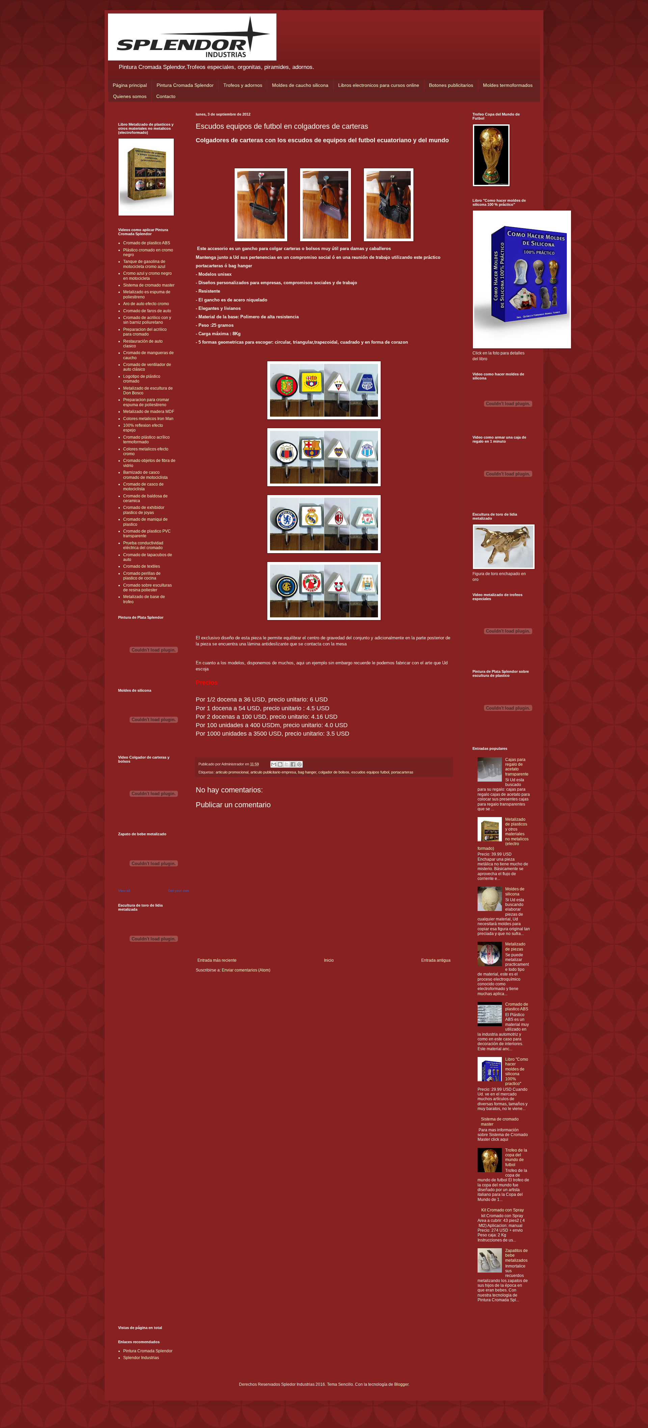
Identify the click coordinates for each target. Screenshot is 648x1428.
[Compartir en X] (286, 764)
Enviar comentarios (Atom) (246, 970)
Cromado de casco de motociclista (143, 486)
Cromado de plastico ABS (146, 243)
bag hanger (307, 772)
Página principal (130, 85)
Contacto (166, 96)
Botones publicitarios (451, 85)
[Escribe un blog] (280, 764)
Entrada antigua (436, 960)
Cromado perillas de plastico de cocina (142, 576)
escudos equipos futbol (370, 772)
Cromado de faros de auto (147, 311)
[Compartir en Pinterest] (299, 764)
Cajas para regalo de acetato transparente (517, 767)
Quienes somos (129, 96)
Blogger (401, 1384)
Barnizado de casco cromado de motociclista (145, 474)
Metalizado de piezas (515, 946)
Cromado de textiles (141, 566)
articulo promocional (232, 772)
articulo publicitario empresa (273, 772)
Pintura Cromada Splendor (185, 85)
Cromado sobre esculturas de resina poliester (147, 587)
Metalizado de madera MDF (148, 411)
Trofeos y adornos (242, 85)
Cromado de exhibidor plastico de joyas (143, 510)
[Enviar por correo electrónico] (273, 764)
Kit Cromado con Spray (502, 1210)
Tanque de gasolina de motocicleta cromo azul (144, 264)
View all (124, 890)
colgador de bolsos (333, 772)
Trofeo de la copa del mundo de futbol (516, 1157)
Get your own (178, 890)
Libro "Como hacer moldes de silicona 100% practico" (516, 1071)
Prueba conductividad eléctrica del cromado (143, 545)
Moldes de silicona (514, 891)
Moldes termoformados (508, 85)
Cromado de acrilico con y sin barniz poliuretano (147, 320)
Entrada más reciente (217, 960)
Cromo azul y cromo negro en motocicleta (147, 275)
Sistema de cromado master (148, 285)
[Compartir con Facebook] (293, 764)
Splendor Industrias (141, 1357)
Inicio (329, 960)
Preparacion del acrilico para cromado (145, 332)
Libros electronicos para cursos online (378, 85)
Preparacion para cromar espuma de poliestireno (146, 402)
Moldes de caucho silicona (300, 85)
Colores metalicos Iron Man (148, 418)
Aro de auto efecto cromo (146, 303)
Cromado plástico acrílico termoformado (146, 439)
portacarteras (402, 772)
